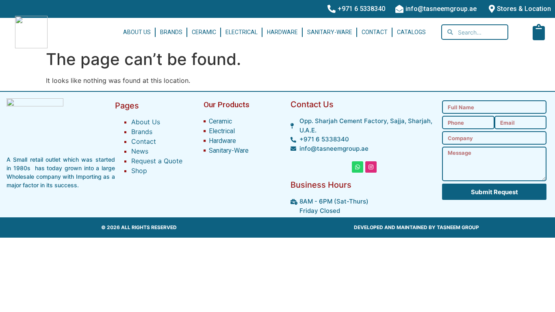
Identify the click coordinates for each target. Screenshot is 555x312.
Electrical (241, 32)
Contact (375, 32)
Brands (171, 32)
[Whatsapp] (357, 167)
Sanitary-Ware (329, 32)
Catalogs (411, 32)
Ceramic (204, 32)
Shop (139, 171)
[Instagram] (371, 167)
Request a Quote (156, 161)
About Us (137, 32)
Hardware (282, 32)
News (139, 151)
